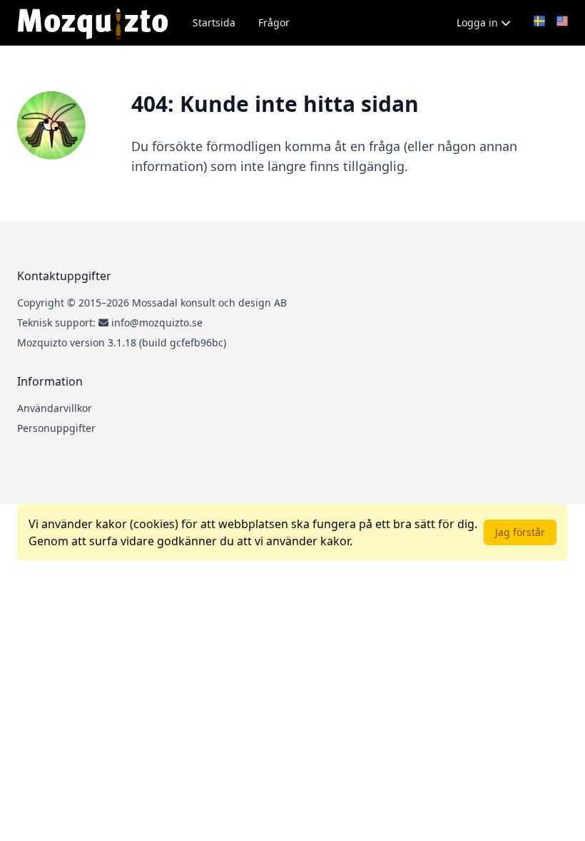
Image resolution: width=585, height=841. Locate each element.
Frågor (274, 22)
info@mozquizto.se (157, 322)
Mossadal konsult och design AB (209, 302)
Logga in (479, 22)
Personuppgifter (56, 428)
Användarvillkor (54, 408)
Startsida (214, 22)
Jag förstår (520, 532)
